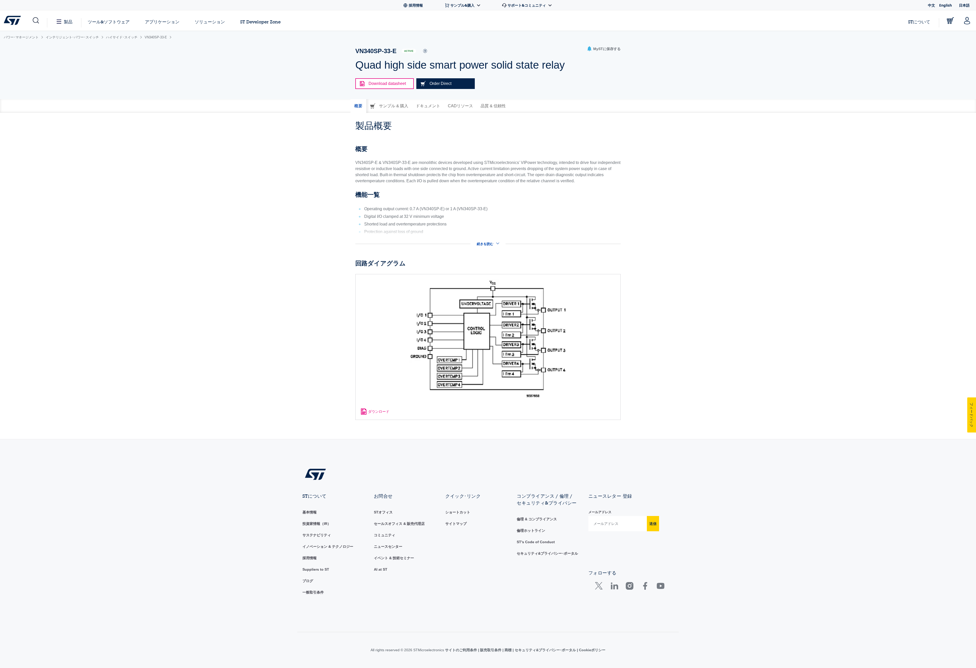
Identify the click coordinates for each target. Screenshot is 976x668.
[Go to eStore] (950, 20)
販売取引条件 (490, 650)
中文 (931, 5)
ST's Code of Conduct (536, 542)
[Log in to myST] (967, 20)
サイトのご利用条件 (461, 650)
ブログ (307, 581)
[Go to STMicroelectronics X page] (600, 587)
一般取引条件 (313, 592)
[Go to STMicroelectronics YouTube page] (660, 587)
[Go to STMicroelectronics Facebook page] (645, 587)
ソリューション (210, 21)
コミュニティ (384, 535)
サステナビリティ (316, 535)
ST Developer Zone (260, 22)
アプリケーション (162, 21)
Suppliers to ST (315, 569)
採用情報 (309, 558)
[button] (35, 21)
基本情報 (309, 512)
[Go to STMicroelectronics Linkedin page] (614, 587)
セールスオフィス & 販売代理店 (399, 524)
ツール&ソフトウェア (109, 21)
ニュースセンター (388, 546)
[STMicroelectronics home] (13, 20)
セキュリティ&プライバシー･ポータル (547, 553)
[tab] (358, 106)
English (945, 5)
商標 (508, 650)
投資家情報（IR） (316, 524)
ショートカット (457, 512)
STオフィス (383, 512)
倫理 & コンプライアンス (537, 519)
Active (409, 51)
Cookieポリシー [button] (591, 650)
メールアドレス (600, 512)
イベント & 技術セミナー (394, 558)
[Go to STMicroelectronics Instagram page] (629, 587)
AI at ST (380, 569)
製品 (68, 21)
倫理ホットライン (531, 530)
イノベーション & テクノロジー (327, 546)
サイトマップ (456, 524)
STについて (919, 21)
